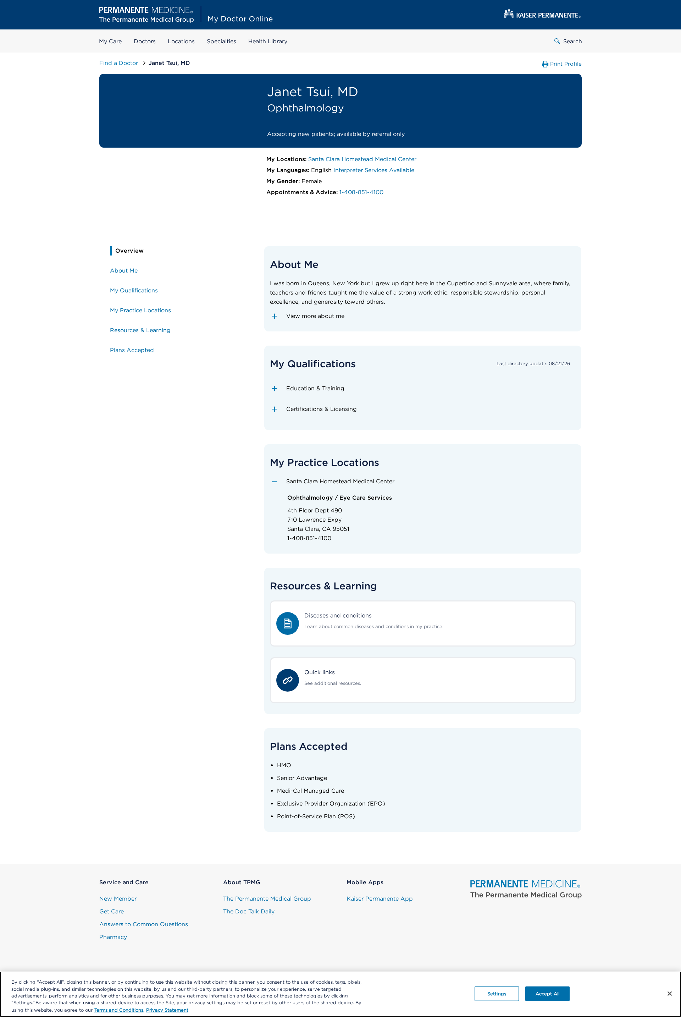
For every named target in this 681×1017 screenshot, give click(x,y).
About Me (124, 270)
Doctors (145, 41)
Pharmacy (113, 937)
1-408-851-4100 (361, 192)
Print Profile (566, 64)
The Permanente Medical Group (267, 898)
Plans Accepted (132, 350)
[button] (423, 316)
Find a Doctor (119, 63)
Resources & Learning (140, 330)
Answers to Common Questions (143, 924)
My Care (110, 41)
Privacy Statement (167, 1009)
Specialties (221, 41)
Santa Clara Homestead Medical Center (362, 159)
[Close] (669, 993)
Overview (129, 250)
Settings (496, 993)
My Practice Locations (140, 310)
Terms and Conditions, (119, 1009)
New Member (118, 898)
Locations (181, 41)
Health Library (267, 41)
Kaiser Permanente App (380, 898)
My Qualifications (134, 290)
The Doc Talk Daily (249, 911)
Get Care (111, 911)
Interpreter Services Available (373, 170)
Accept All (547, 993)
